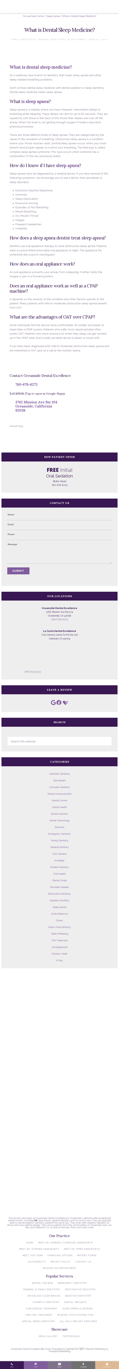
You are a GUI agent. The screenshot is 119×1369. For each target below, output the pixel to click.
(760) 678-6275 (59, 619)
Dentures (59, 827)
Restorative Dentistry (59, 893)
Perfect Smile (59, 880)
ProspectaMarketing (59, 1351)
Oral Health (59, 873)
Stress (59, 920)
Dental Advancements (59, 793)
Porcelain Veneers (59, 887)
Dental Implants (59, 813)
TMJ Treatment (59, 940)
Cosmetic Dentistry (59, 787)
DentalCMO (72, 1349)
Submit (18, 570)
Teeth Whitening (59, 933)
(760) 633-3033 (32, 671)
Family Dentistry (23, 39)
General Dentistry (52, 39)
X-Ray (59, 960)
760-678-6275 (26, 384)
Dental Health (59, 807)
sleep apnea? (68, 165)
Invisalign (59, 860)
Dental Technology (59, 820)
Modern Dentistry (59, 867)
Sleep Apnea (76, 39)
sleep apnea (37, 101)
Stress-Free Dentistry (59, 927)
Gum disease (59, 853)
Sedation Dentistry (60, 900)
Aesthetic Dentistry (59, 773)
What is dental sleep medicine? (41, 67)
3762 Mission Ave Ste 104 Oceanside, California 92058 (36, 406)
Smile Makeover (59, 913)
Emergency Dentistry (59, 833)
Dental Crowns (59, 800)
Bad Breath (60, 780)
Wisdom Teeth (59, 953)
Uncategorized (59, 947)
